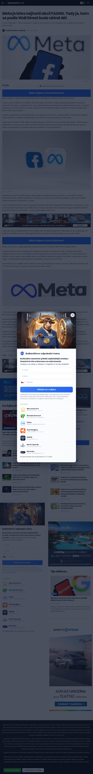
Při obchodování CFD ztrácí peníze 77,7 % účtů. (36, 457)
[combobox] (23, 382)
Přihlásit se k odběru (46, 389)
